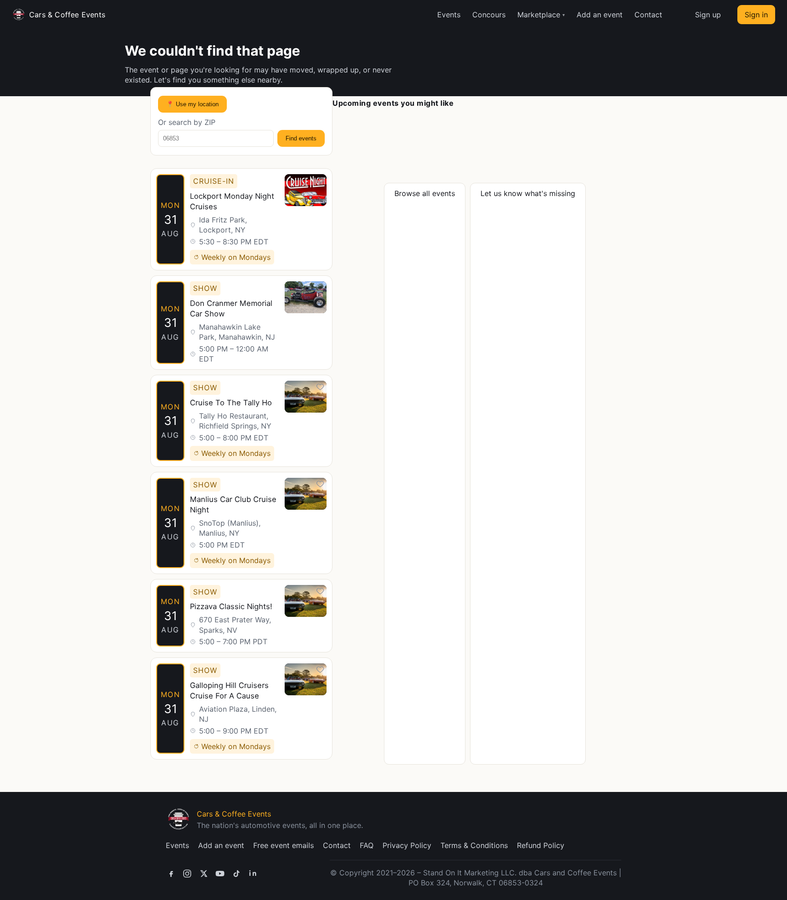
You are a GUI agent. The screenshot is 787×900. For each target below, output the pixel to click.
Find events (301, 138)
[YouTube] (220, 874)
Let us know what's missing (527, 193)
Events (448, 14)
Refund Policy (540, 845)
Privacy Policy (407, 845)
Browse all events (424, 193)
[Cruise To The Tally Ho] (241, 420)
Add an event (600, 14)
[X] (204, 874)
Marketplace (538, 14)
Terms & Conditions (474, 845)
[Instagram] (187, 874)
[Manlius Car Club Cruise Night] (241, 523)
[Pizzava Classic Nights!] (241, 615)
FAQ (366, 845)
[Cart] (678, 14)
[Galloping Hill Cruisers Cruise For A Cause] (241, 708)
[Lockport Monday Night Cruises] (241, 219)
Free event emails (283, 845)
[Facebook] (171, 874)
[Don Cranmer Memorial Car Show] (241, 322)
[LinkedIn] (253, 874)
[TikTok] (236, 874)
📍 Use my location (192, 104)
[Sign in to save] (320, 180)
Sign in (756, 14)
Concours (489, 14)
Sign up (708, 14)
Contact (648, 14)
